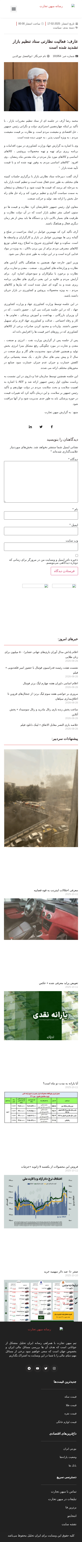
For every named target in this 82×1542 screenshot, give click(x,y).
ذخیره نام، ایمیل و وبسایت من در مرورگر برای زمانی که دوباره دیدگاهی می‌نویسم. (43, 561)
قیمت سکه (70, 1396)
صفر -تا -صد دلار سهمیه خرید (61, 1271)
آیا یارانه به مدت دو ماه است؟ (60, 1083)
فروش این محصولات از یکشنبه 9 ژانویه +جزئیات (49, 1166)
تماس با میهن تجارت (63, 1491)
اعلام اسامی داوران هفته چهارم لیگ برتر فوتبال (50, 683)
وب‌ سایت (72, 540)
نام (75, 509)
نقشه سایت (69, 1524)
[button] (13, 9)
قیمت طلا (71, 1405)
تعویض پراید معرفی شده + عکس (58, 983)
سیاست (57, 27)
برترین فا (70, 1507)
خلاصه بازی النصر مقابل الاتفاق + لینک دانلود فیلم (49, 724)
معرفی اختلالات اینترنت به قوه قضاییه (56, 890)
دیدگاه (73, 459)
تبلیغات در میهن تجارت (62, 1499)
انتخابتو (71, 1515)
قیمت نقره (70, 1413)
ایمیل (73, 524)
